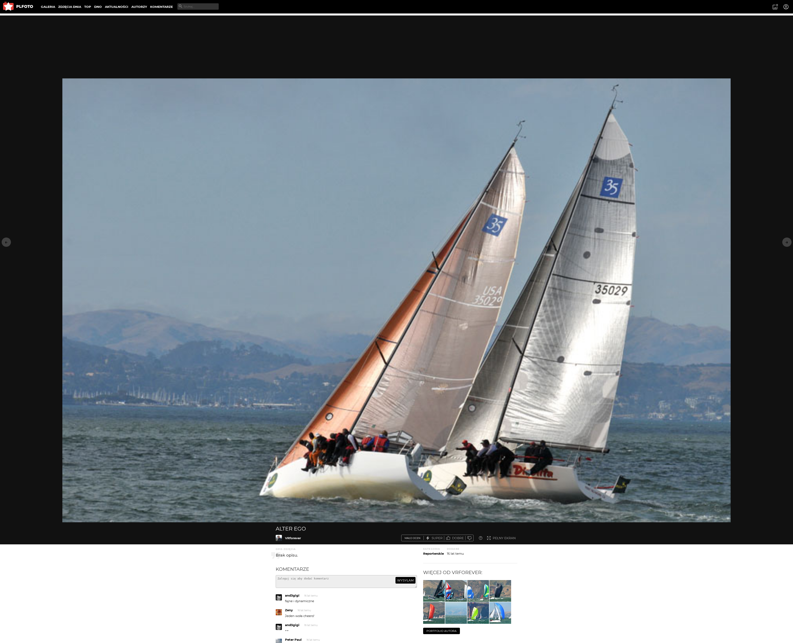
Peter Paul (293, 640)
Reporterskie (433, 554)
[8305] (478, 591)
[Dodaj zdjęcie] (775, 7)
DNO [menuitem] (98, 7)
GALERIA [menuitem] (48, 7)
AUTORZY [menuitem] (139, 7)
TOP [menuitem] (87, 7)
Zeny (289, 610)
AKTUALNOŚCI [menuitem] (116, 7)
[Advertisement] (396, 44)
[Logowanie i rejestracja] (786, 7)
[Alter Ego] (279, 538)
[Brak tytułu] (434, 613)
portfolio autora (441, 630)
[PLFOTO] (18, 6)
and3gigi (292, 595)
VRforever (293, 538)
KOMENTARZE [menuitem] (161, 7)
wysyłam (405, 580)
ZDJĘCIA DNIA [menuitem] (69, 7)
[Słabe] (469, 538)
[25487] (500, 591)
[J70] (500, 613)
